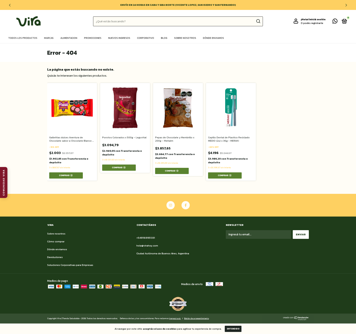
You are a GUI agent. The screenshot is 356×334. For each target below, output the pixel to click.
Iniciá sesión (317, 19)
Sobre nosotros (185, 38)
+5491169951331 (145, 238)
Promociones (92, 38)
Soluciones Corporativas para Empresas (70, 265)
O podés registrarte (312, 23)
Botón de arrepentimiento (196, 318)
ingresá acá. (175, 318)
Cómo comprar (55, 241)
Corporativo (145, 38)
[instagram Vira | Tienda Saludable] (170, 205)
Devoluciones (55, 257)
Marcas (49, 38)
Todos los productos (22, 38)
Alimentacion (68, 38)
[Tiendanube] (296, 319)
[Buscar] (258, 21)
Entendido (233, 328)
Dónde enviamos (213, 38)
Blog (164, 38)
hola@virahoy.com (147, 246)
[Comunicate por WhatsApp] (335, 22)
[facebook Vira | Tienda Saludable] (186, 205)
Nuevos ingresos (119, 38)
